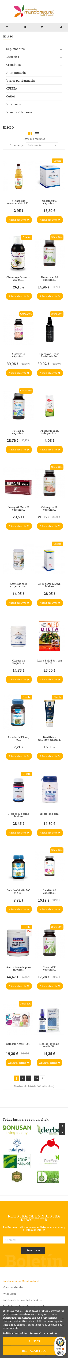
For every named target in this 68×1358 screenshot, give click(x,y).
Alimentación (16, 72)
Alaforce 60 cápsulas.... (18, 355)
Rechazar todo (34, 1351)
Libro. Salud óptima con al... (49, 662)
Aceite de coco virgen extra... (18, 585)
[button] (43, 27)
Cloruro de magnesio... (18, 662)
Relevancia (34, 145)
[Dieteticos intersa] (17, 1145)
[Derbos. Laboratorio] (17, 1130)
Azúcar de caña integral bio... (49, 432)
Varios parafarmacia (20, 80)
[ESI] (51, 1161)
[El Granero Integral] (51, 1145)
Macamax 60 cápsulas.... (49, 202)
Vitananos (13, 104)
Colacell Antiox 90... (18, 1043)
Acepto (34, 1341)
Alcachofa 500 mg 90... (18, 738)
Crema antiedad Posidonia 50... (49, 355)
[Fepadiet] (51, 1177)
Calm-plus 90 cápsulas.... (49, 508)
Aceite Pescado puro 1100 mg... (18, 968)
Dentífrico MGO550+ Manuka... (49, 738)
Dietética (12, 57)
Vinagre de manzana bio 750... (18, 202)
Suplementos (15, 49)
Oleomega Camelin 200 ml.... (18, 278)
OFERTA (11, 88)
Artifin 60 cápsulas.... (18, 432)
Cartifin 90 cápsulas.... (49, 892)
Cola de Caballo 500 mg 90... (18, 892)
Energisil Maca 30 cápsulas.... (18, 508)
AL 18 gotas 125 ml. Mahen (49, 585)
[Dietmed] (17, 1161)
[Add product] (6, 178)
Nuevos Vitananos (19, 112)
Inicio (8, 36)
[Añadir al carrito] (6, 189)
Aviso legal (9, 1293)
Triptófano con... (49, 813)
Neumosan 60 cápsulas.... (49, 278)
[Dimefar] (17, 1177)
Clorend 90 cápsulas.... (49, 968)
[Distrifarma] (51, 1130)
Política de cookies (15, 1333)
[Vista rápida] (6, 167)
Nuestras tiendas (13, 1287)
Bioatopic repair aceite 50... (49, 1045)
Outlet (10, 96)
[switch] (60, 1353)
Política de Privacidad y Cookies (22, 1300)
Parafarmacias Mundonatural (21, 1281)
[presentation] (62, 1126)
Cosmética (13, 64)
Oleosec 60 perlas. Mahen (18, 815)
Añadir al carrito (18, 219)
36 (36, 1078)
